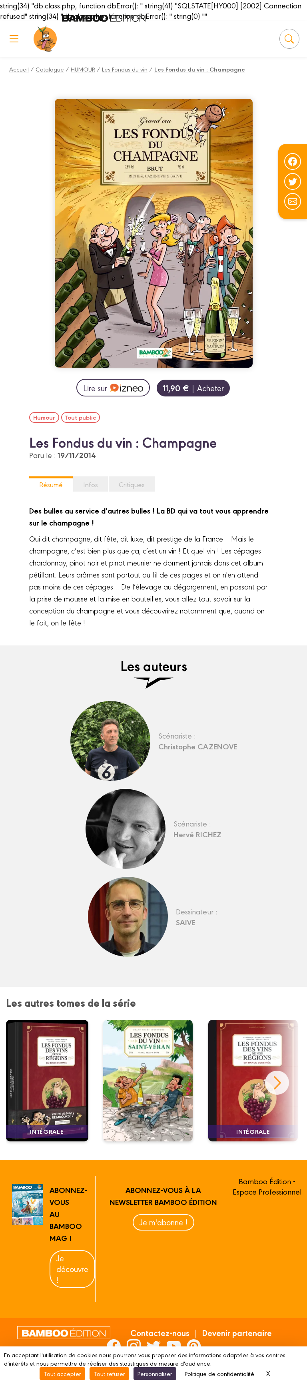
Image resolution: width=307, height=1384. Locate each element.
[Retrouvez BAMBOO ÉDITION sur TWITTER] (154, 1346)
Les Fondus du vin (125, 69)
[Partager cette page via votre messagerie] (292, 201)
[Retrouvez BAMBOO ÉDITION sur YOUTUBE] (174, 1346)
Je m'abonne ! (163, 1222)
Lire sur (95, 387)
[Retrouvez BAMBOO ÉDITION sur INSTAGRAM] (134, 1346)
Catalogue (50, 69)
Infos (90, 484)
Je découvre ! (72, 1269)
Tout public (80, 417)
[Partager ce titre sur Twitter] (292, 181)
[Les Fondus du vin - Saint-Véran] (152, 1080)
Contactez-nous (159, 1332)
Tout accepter (62, 1373)
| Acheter (193, 388)
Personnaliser (155, 1373)
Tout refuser (109, 1373)
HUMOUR (83, 69)
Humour (44, 417)
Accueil (19, 69)
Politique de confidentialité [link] (219, 1373)
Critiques (132, 484)
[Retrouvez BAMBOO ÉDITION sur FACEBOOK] (114, 1346)
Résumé (51, 484)
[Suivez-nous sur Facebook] (292, 161)
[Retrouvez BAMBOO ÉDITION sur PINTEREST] (194, 1346)
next (277, 1083)
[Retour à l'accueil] (45, 39)
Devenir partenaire (237, 1332)
